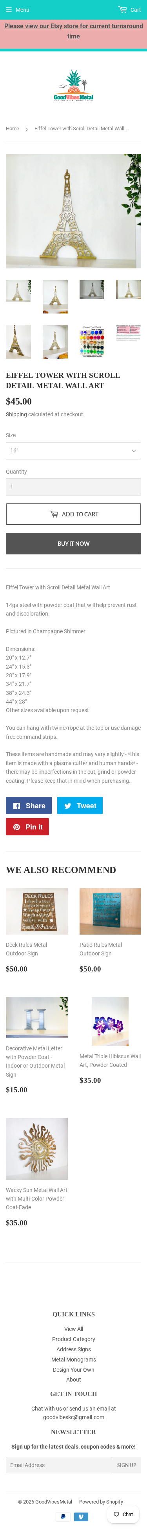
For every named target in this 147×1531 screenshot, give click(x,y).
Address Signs (73, 1349)
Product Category (73, 1339)
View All (73, 1329)
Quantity (16, 471)
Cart (135, 10)
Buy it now (74, 543)
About (73, 1379)
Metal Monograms (73, 1359)
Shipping (16, 414)
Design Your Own (73, 1370)
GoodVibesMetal (53, 1502)
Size (11, 435)
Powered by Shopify (101, 1502)
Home (12, 128)
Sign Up (126, 1465)
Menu (22, 10)
